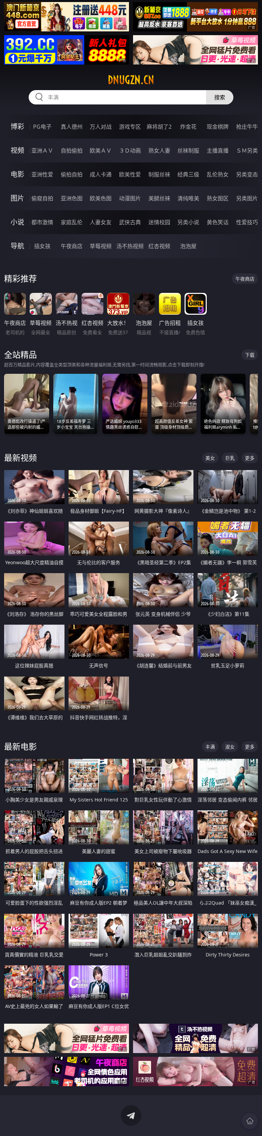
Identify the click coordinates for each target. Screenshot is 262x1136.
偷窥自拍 (42, 198)
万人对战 (101, 126)
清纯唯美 (188, 198)
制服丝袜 (159, 174)
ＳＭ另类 (247, 150)
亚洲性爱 (42, 174)
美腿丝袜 (159, 198)
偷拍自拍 (72, 174)
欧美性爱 (130, 174)
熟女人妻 (159, 150)
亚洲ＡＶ (42, 150)
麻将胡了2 (159, 126)
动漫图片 (130, 198)
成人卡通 (101, 174)
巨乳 (230, 458)
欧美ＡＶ (101, 150)
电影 (17, 174)
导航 (17, 246)
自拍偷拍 (72, 150)
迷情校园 (159, 222)
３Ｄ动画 (130, 150)
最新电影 (20, 746)
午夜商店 (72, 246)
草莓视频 (101, 246)
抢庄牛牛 (247, 126)
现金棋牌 (218, 126)
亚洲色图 (72, 198)
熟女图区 (218, 198)
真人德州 (72, 126)
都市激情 (42, 222)
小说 (17, 222)
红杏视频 (159, 246)
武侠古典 (130, 222)
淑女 (230, 746)
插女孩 (42, 246)
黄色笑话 (218, 222)
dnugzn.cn (131, 80)
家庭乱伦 (72, 222)
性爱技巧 (247, 222)
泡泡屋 (188, 246)
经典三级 (188, 174)
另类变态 (247, 174)
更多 (249, 458)
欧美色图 (101, 198)
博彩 (17, 126)
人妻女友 (101, 222)
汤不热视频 (130, 246)
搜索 (219, 97)
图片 (17, 198)
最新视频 (20, 457)
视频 (17, 150)
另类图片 (247, 198)
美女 (210, 458)
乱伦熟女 (218, 174)
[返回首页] (250, 1121)
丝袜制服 (188, 150)
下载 (249, 355)
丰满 (210, 746)
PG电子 (42, 126)
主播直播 (218, 150)
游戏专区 (130, 126)
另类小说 (188, 222)
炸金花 (188, 126)
